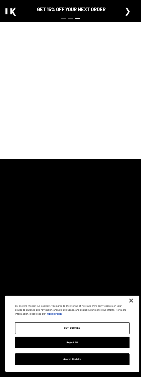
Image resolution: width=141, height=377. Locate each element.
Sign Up (102, 207)
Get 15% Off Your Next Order (71, 9)
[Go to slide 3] (77, 18)
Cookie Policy (54, 313)
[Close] (131, 300)
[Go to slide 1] (63, 18)
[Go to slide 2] (70, 18)
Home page (67, 120)
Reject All (72, 342)
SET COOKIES (72, 327)
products (72, 128)
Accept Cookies (72, 359)
